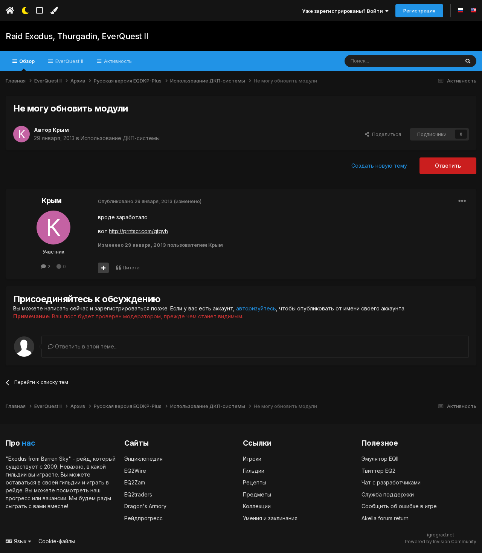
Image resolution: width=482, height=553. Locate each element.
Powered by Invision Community (440, 541)
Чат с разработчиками (391, 482)
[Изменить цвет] (54, 10)
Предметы (257, 494)
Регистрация (419, 11)
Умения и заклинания (270, 518)
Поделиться (385, 134)
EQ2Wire (135, 470)
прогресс (18, 498)
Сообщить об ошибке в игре (399, 506)
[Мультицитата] (103, 268)
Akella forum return (385, 518)
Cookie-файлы (56, 541)
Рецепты (254, 482)
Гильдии (253, 470)
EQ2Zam (134, 482)
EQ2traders (138, 494)
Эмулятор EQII (380, 458)
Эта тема (439, 61)
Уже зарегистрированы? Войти (343, 11)
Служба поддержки (388, 494)
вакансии (54, 498)
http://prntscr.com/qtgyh (138, 231)
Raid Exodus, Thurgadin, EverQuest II (77, 36)
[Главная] (10, 10)
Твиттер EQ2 (378, 470)
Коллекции (257, 506)
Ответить (448, 165)
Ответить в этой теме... (85, 346)
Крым (61, 130)
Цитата (131, 267)
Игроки (252, 458)
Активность (117, 61)
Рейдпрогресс (143, 518)
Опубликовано (135, 201)
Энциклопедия (143, 458)
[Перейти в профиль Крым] (21, 134)
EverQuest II (68, 61)
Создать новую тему (379, 165)
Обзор (26, 61)
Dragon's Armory (145, 506)
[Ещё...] (462, 201)
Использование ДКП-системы (120, 138)
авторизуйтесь (256, 308)
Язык (20, 541)
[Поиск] (467, 61)
